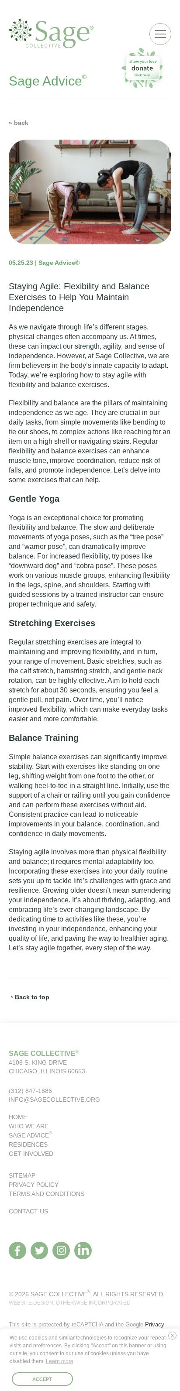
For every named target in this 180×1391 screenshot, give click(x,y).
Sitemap (22, 1175)
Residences (28, 1144)
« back (18, 122)
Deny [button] (174, 1339)
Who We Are (28, 1126)
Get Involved (31, 1153)
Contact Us (28, 1211)
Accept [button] (42, 1379)
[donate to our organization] (143, 68)
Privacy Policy (34, 1184)
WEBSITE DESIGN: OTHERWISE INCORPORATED (70, 1303)
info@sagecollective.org (54, 1099)
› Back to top (30, 997)
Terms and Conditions (46, 1193)
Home (18, 1116)
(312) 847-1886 (30, 1090)
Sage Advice (30, 1135)
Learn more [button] (59, 1361)
